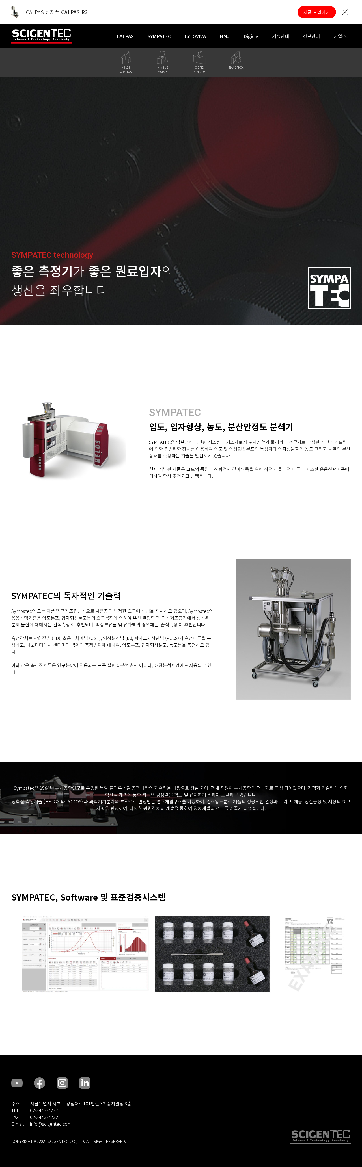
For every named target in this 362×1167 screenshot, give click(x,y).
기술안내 (280, 36)
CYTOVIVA (195, 36)
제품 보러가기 (316, 12)
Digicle (251, 36)
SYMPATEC (159, 36)
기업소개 (342, 36)
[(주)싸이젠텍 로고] (320, 1137)
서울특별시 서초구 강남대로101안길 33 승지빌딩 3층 (81, 1103)
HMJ (224, 36)
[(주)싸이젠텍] (41, 36)
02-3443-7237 (44, 1110)
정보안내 (311, 36)
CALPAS (125, 36)
